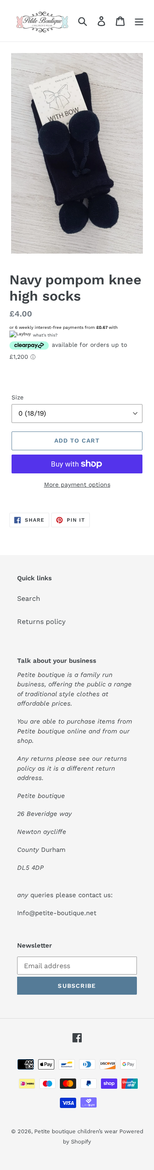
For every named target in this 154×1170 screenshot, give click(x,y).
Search (28, 598)
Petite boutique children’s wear (76, 1131)
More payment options (77, 484)
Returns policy (41, 622)
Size (18, 397)
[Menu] (139, 20)
